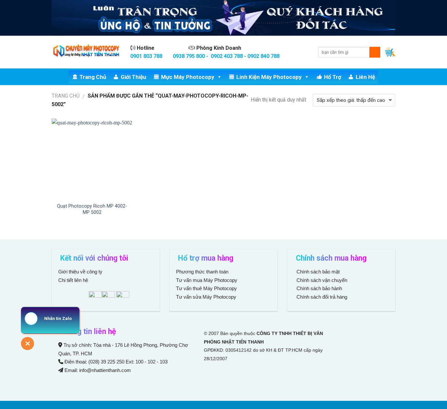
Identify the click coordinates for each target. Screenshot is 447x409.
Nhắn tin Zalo (58, 318)
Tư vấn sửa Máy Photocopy (206, 297)
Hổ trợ (332, 77)
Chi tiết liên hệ (73, 280)
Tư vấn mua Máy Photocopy (207, 280)
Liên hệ (365, 77)
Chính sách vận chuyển (321, 280)
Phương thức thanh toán (202, 271)
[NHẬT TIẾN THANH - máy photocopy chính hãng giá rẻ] (86, 52)
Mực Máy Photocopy (187, 77)
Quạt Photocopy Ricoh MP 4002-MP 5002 (92, 209)
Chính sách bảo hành (318, 288)
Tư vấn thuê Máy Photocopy (206, 288)
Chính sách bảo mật (318, 271)
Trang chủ (93, 77)
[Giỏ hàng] (390, 52)
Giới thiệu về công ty (80, 271)
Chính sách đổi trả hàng (321, 297)
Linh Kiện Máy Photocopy (269, 77)
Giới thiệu (133, 77)
